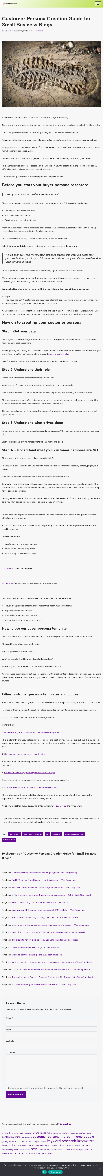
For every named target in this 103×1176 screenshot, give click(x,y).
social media (8, 1153)
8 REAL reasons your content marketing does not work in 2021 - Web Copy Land (51, 969)
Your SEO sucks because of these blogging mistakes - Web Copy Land (46, 887)
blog (36, 1132)
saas (16, 1149)
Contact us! (65, 1124)
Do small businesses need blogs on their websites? (36, 947)
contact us (61, 806)
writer (37, 1153)
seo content (44, 1149)
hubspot (57, 834)
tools (30, 1153)
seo (34, 1149)
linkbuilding (22, 1145)
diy (47, 834)
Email (9, 1029)
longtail (31, 1145)
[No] (99, 1169)
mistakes (53, 1145)
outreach (62, 1145)
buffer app (15, 834)
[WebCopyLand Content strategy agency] (10, 4)
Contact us (7, 583)
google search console (16, 1141)
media (47, 1145)
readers (77, 1145)
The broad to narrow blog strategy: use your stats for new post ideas (45, 917)
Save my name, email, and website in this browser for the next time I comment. (46, 1088)
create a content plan (58, 354)
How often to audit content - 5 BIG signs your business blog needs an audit (48, 932)
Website (10, 1041)
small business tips (74, 834)
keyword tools (9, 1145)
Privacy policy (55, 1172)
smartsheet (9, 840)
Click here (7, 568)
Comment (11, 1052)
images (43, 1142)
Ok (44, 1172)
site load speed (59, 1150)
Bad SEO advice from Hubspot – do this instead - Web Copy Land (44, 880)
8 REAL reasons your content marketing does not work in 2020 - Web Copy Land (51, 895)
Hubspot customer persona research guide (24, 754)
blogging (45, 1132)
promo (70, 1145)
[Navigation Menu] (98, 3)
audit (22, 1133)
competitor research (68, 1133)
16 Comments (37, 31)
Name (9, 1018)
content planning (11, 1136)
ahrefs (5, 1133)
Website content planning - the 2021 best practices (37, 954)
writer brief (47, 1153)
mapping (40, 1145)
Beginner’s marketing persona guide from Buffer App (29, 772)
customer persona (33, 834)
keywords (85, 1141)
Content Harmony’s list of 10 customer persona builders (31, 787)
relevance (85, 1145)
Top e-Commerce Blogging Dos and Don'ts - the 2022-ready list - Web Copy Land (52, 977)
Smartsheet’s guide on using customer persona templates (31, 732)
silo (52, 1150)
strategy (21, 1153)
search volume (24, 1150)
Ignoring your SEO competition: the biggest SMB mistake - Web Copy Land (48, 910)
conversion (27, 1137)
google (89, 1137)
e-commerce (73, 1137)
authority (28, 1133)
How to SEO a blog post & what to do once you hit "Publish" (41, 902)
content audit (85, 1133)
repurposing (7, 1149)
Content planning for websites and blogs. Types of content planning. (44, 872)
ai (10, 1132)
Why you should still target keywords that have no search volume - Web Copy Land (52, 962)
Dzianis (8, 31)
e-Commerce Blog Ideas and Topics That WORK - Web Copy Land (44, 984)
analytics (15, 1133)
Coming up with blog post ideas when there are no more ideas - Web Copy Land (50, 925)
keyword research (61, 1141)
